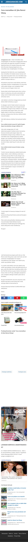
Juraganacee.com (14, 2)
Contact (16, 533)
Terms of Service (22, 533)
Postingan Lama (22, 371)
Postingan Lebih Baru (7, 371)
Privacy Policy (17, 536)
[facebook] (4, 297)
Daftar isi (11, 533)
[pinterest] (17, 297)
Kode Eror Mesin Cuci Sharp (15, 520)
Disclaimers (10, 536)
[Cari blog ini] (26, 2)
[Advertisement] (14, 30)
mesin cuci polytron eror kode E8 (16, 496)
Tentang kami (5, 533)
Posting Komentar (18, 16)
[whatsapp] (23, 297)
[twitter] (11, 297)
